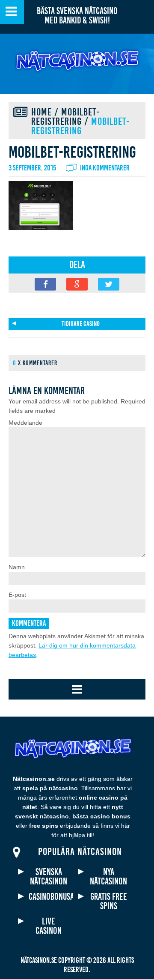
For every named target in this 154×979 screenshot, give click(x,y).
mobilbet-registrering (65, 117)
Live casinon (49, 926)
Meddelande (25, 422)
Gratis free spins (108, 901)
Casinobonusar (48, 896)
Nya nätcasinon (108, 876)
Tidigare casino (81, 324)
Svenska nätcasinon (48, 876)
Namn (17, 567)
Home (41, 112)
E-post (17, 594)
